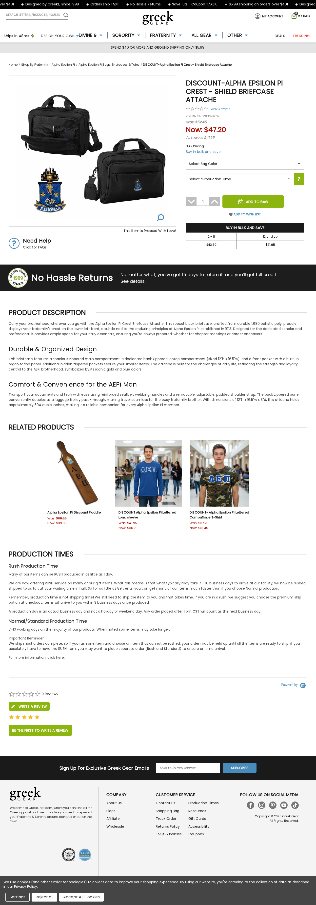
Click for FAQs (35, 247)
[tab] (29, 706)
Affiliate (113, 818)
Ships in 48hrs (16, 35)
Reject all (44, 897)
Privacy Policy (25, 886)
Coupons (196, 834)
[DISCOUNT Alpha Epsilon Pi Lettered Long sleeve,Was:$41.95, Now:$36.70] (148, 473)
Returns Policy (168, 826)
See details (132, 281)
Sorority (123, 35)
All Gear (202, 35)
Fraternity (163, 35)
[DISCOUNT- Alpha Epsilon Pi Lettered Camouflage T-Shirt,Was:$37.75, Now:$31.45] (219, 473)
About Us (114, 803)
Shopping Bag (167, 810)
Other (234, 35)
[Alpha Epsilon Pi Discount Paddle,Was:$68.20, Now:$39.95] (77, 473)
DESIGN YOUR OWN (58, 35)
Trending (301, 35)
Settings (17, 897)
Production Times (203, 803)
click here (55, 657)
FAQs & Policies (169, 834)
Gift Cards (197, 818)
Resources (197, 810)
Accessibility (198, 826)
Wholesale (115, 826)
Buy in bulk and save (203, 151)
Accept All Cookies (81, 897)
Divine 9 (88, 35)
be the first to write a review (40, 730)
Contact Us (165, 803)
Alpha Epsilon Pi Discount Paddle (74, 512)
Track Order (166, 818)
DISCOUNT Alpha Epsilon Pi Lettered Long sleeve (147, 515)
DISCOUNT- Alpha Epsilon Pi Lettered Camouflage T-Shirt (219, 515)
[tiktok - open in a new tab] (295, 805)
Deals (280, 35)
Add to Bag (257, 201)
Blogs (110, 810)
